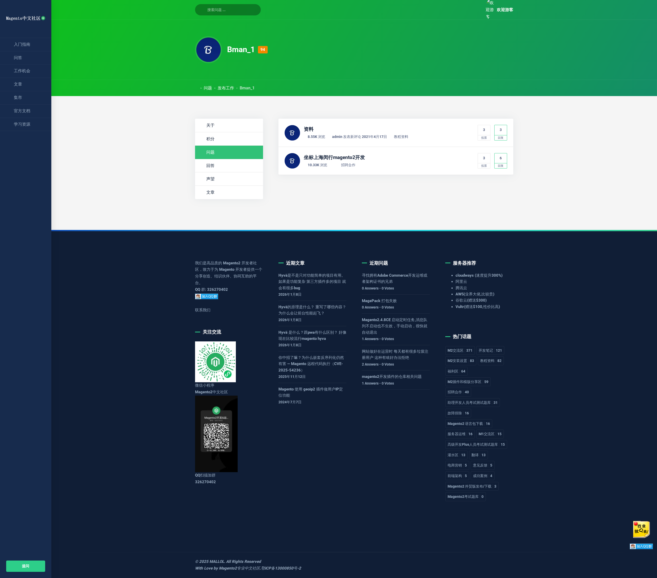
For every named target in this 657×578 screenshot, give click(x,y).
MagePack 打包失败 (379, 301)
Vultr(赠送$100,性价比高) (478, 306)
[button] (475, 9)
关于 (210, 125)
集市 (18, 97)
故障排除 (458, 413)
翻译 (478, 455)
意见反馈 (482, 465)
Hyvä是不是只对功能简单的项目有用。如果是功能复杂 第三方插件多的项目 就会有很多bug (312, 281)
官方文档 (22, 110)
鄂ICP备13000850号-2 (281, 568)
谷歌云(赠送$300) (471, 300)
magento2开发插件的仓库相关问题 (392, 376)
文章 (18, 84)
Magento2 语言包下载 (469, 424)
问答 (18, 57)
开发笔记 (490, 350)
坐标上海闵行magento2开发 (334, 157)
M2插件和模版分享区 (468, 382)
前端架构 (457, 476)
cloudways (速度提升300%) (479, 275)
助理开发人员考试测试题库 (473, 402)
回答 (210, 165)
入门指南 (22, 44)
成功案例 (482, 476)
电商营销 (457, 465)
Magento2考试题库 (466, 497)
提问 (25, 566)
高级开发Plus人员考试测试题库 (476, 444)
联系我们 (202, 310)
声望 (210, 178)
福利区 (456, 371)
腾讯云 (461, 288)
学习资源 (22, 124)
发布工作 (226, 88)
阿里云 (461, 281)
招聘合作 (348, 165)
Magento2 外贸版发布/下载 (472, 486)
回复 (501, 133)
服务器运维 (460, 434)
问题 (208, 88)
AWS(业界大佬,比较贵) (475, 294)
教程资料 (401, 137)
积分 (210, 138)
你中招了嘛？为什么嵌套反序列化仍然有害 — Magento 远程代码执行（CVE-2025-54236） (311, 363)
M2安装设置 (461, 361)
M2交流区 (460, 350)
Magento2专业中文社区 (239, 568)
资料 (309, 129)
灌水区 (456, 455)
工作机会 (22, 70)
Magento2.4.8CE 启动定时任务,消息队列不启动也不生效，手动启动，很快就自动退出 (394, 326)
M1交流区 (490, 434)
